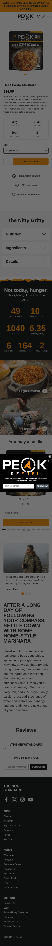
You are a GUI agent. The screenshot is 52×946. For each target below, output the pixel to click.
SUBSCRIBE (42, 486)
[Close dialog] (50, 456)
